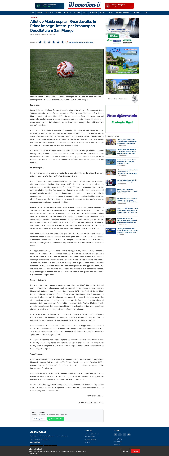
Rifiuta (125, 451)
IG (124, 434)
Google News (40, 419)
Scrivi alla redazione (90, 439)
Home (32, 12)
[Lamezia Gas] (122, 60)
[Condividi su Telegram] (53, 42)
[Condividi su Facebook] (40, 42)
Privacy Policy (118, 439)
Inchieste (103, 12)
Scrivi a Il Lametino (122, 12)
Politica (59, 12)
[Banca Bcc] (122, 31)
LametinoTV (136, 12)
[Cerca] (146, 12)
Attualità (49, 12)
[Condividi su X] (44, 42)
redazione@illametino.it (91, 434)
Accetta (135, 451)
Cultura (77, 12)
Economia (67, 12)
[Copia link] (62, 42)
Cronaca (40, 12)
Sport (85, 12)
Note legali (117, 444)
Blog (111, 12)
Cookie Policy (118, 441)
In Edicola (93, 12)
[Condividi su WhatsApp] (49, 42)
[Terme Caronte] (122, 90)
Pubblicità (87, 442)
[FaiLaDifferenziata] (122, 119)
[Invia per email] (58, 42)
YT (129, 434)
